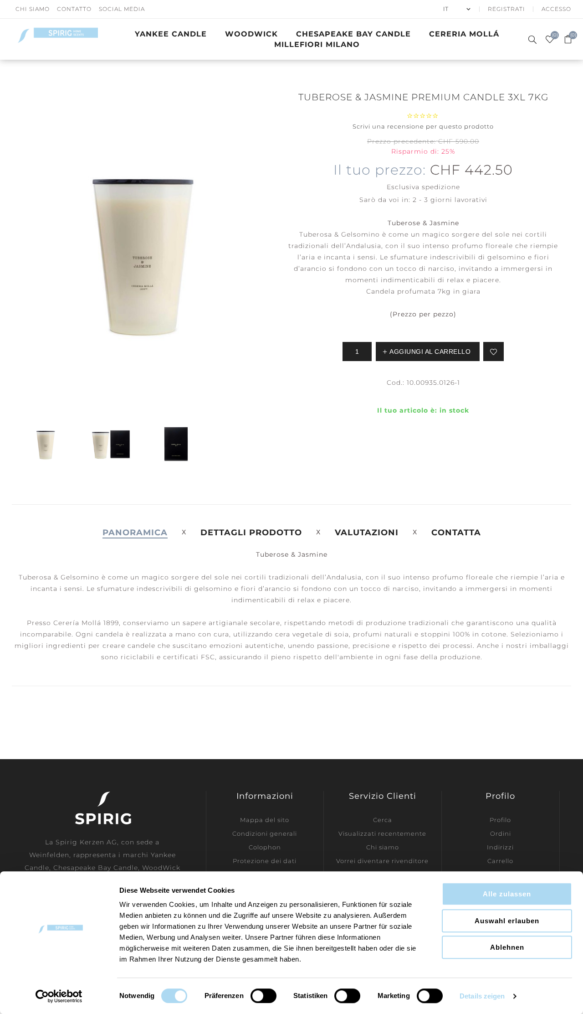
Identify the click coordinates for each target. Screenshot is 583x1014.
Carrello (500, 860)
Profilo (500, 819)
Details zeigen (482, 996)
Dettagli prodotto (251, 533)
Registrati (506, 8)
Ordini (500, 833)
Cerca (382, 819)
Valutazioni (367, 533)
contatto (74, 8)
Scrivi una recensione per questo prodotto (423, 126)
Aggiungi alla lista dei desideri (493, 351)
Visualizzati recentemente (382, 833)
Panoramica (135, 533)
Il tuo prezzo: (379, 169)
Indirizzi (500, 847)
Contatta (456, 533)
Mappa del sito (264, 819)
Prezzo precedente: (401, 141)
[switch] (263, 995)
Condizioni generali (264, 833)
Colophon (265, 847)
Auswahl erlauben (507, 921)
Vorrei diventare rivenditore (382, 860)
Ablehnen (507, 947)
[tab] (135, 533)
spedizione (441, 187)
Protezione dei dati (265, 860)
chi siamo (32, 8)
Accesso (556, 8)
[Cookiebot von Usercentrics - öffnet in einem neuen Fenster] (59, 996)
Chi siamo (382, 847)
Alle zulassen (507, 894)
